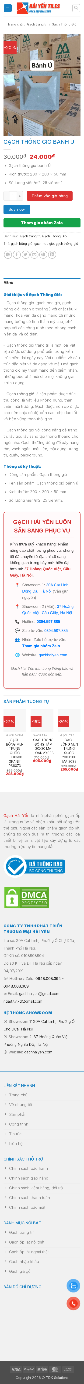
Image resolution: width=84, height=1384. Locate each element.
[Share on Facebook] (17, 255)
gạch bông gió (21, 244)
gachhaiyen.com (53, 655)
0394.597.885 (48, 621)
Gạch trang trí (37, 24)
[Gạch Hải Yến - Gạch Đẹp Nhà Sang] (42, 8)
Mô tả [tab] (8, 283)
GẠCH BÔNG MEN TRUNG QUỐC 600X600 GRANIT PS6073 (15, 753)
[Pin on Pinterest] (43, 255)
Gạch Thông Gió (64, 24)
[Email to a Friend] (34, 255)
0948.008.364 (48, 978)
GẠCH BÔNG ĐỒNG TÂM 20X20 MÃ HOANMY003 (43, 746)
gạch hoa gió (44, 244)
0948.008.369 (16, 986)
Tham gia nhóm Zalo (42, 222)
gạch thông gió (67, 244)
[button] (8, 8)
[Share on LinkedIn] (52, 255)
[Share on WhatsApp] (8, 255)
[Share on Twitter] (26, 255)
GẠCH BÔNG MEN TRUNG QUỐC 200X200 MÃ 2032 (69, 750)
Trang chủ (15, 24)
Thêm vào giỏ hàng (50, 196)
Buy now (16, 209)
